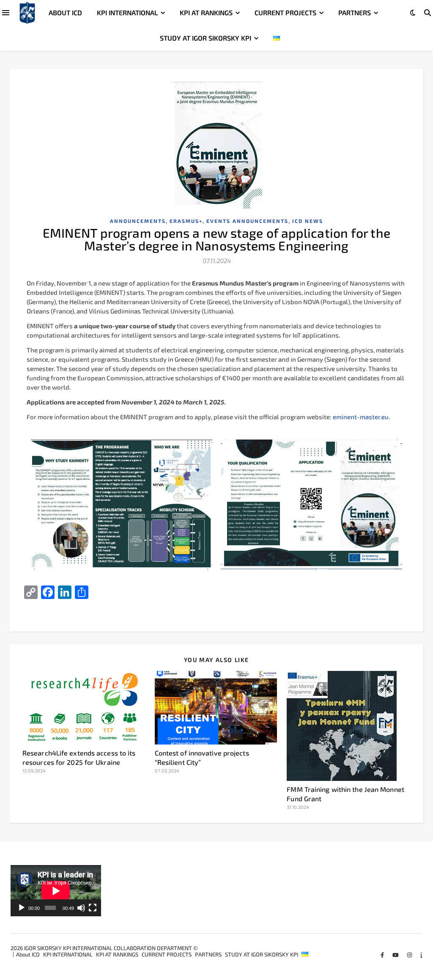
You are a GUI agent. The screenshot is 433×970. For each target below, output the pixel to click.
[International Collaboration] (27, 12)
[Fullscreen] (92, 908)
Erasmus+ (186, 221)
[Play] (21, 908)
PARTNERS (354, 12)
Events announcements (247, 221)
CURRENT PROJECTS (285, 12)
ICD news (307, 221)
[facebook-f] (383, 955)
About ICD (65, 12)
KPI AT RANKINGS (206, 12)
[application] (56, 890)
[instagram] (410, 955)
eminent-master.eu (361, 416)
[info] (421, 955)
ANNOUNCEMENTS (138, 221)
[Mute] (81, 908)
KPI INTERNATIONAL (127, 12)
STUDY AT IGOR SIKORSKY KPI (205, 38)
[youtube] (396, 955)
